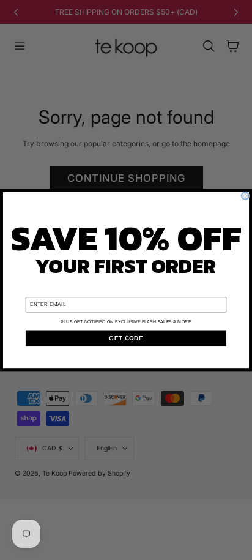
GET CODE (126, 338)
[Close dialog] (245, 195)
